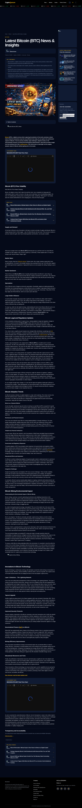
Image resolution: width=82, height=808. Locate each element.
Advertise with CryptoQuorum (39, 787)
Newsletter (35, 789)
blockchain (49, 449)
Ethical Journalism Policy (38, 795)
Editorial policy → (9, 736)
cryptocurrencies (43, 334)
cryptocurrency (24, 144)
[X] (58, 788)
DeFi (20, 627)
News (46, 2)
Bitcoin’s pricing (22, 261)
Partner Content (63, 2)
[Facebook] (65, 788)
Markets (51, 2)
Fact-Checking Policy (37, 791)
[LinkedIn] (68, 788)
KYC (52, 331)
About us (35, 799)
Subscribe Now (63, 117)
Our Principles (36, 785)
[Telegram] (61, 788)
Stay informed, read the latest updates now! (16, 675)
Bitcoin (7, 137)
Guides (56, 2)
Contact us (35, 797)
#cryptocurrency (9, 739)
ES (72, 2)
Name (61, 114)
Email (61, 116)
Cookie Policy (36, 793)
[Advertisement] (41, 17)
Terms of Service (36, 783)
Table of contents (11, 122)
